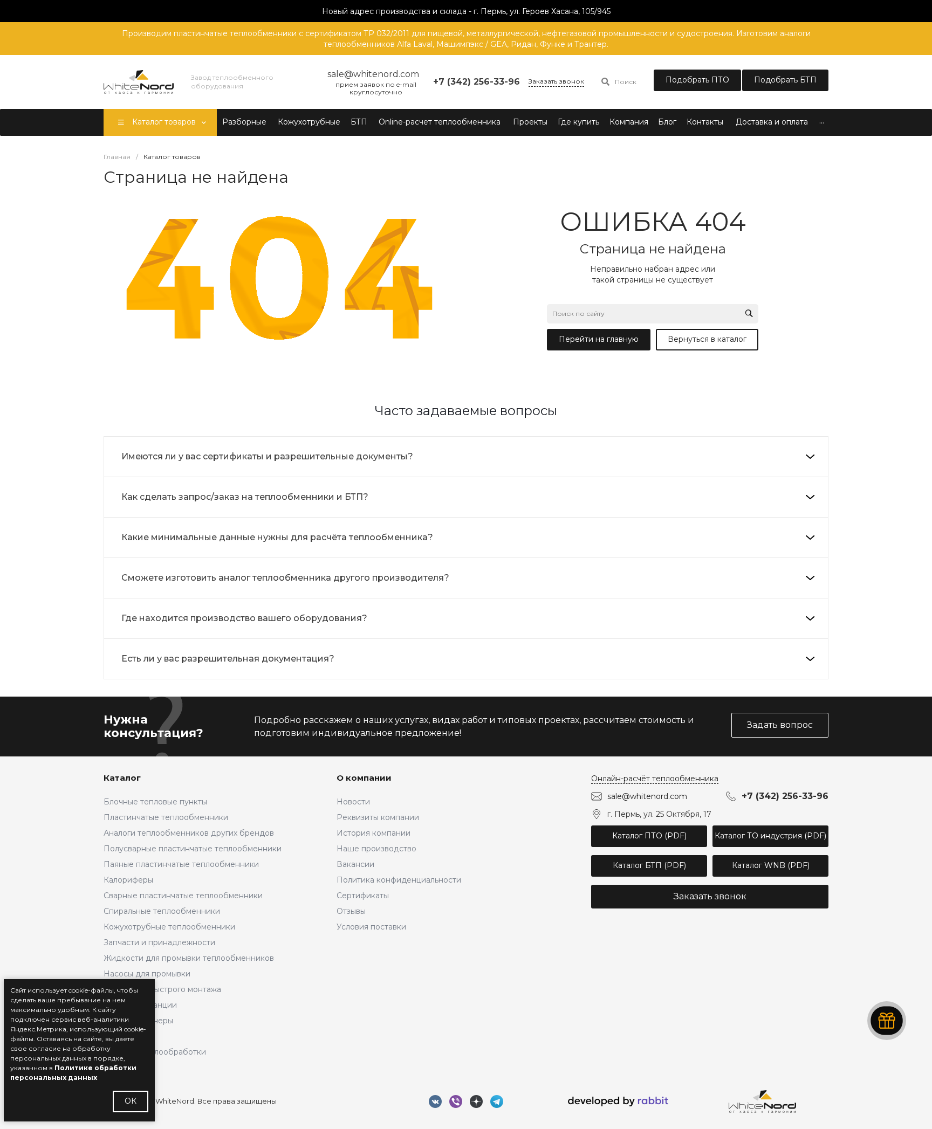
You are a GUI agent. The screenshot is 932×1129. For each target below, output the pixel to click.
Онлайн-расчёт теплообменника (654, 778)
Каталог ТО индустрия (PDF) (770, 836)
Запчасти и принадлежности (159, 942)
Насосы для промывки (147, 974)
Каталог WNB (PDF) (771, 865)
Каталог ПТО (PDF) (649, 836)
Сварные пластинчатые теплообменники (183, 895)
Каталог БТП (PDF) (649, 865)
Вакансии (355, 864)
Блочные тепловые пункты (155, 802)
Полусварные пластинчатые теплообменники (193, 848)
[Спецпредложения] (886, 1020)
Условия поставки (371, 927)
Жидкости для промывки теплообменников (189, 958)
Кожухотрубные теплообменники (169, 927)
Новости (353, 802)
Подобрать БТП (785, 80)
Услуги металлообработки (155, 1052)
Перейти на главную (599, 339)
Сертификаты (363, 895)
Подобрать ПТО (697, 80)
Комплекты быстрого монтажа (162, 989)
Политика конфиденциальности (399, 880)
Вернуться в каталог (707, 339)
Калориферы (128, 880)
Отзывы (351, 911)
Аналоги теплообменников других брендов (189, 833)
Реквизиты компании (378, 817)
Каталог (122, 778)
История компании (373, 833)
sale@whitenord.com (647, 796)
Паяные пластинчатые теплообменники (181, 864)
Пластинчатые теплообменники (166, 817)
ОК (130, 1101)
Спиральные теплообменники (162, 911)
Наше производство (376, 848)
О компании (364, 778)
